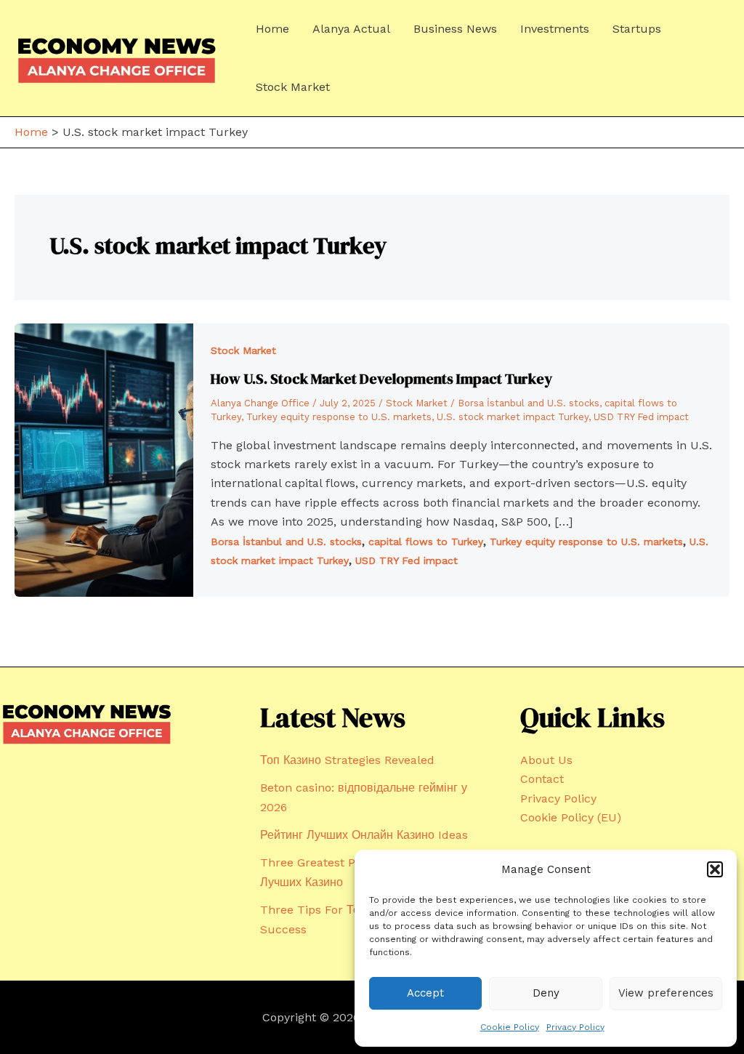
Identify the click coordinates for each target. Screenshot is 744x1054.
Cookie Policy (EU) (570, 817)
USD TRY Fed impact (641, 416)
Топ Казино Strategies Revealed (347, 760)
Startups (636, 29)
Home (272, 29)
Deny (546, 992)
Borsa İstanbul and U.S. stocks (528, 403)
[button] (715, 869)
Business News (455, 29)
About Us (546, 760)
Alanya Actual (351, 29)
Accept (425, 992)
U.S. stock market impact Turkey (513, 416)
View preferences (665, 992)
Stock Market (293, 87)
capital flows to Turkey (425, 541)
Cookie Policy (509, 1027)
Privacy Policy (575, 1027)
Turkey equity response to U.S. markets (339, 416)
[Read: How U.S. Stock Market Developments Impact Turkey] (104, 459)
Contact (542, 779)
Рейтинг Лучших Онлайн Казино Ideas (364, 835)
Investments (554, 29)
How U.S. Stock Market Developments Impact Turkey (381, 379)
